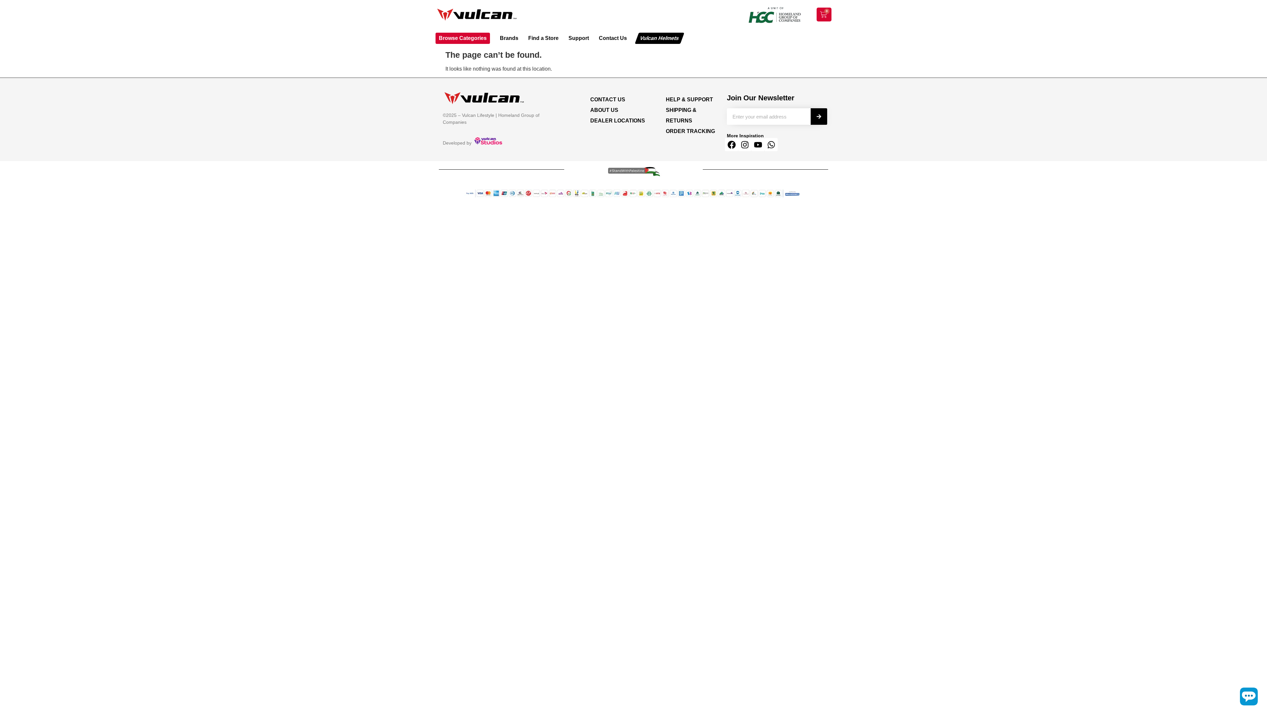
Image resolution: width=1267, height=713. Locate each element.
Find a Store (543, 38)
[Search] (819, 116)
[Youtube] (757, 144)
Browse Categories (463, 38)
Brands (509, 38)
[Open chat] (1249, 696)
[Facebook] (731, 144)
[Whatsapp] (771, 144)
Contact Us (613, 38)
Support (579, 38)
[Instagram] (744, 144)
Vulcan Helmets (659, 38)
